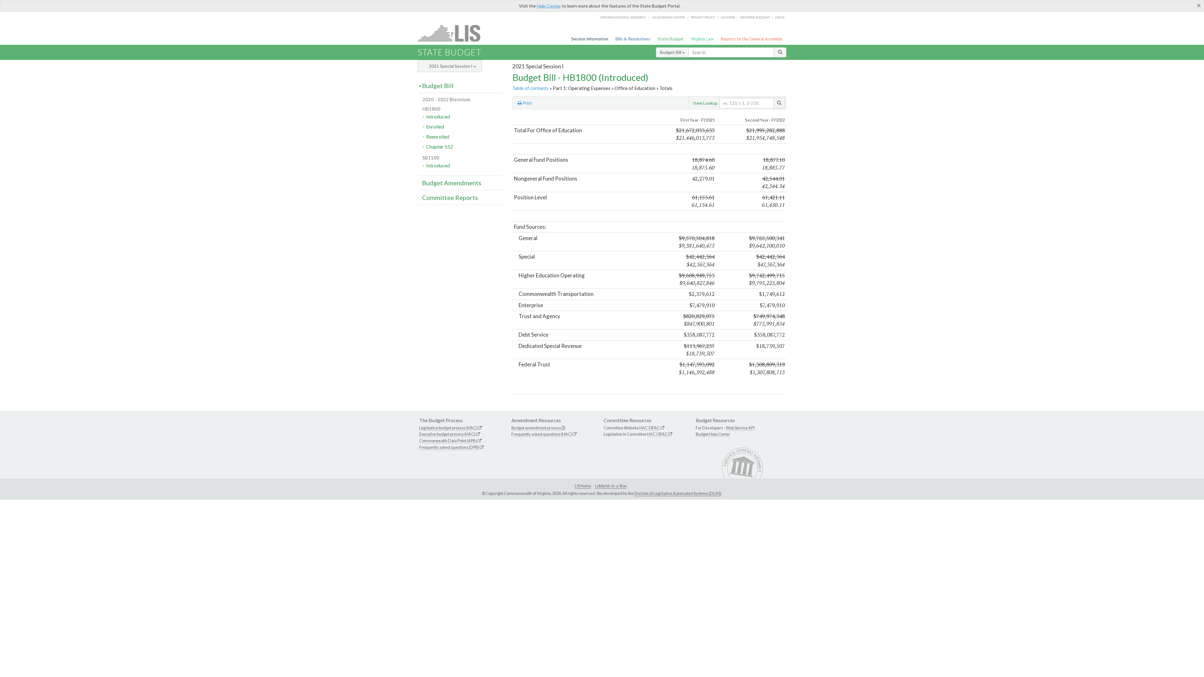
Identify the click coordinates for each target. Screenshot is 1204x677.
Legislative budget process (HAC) (448, 427)
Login (779, 17)
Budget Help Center (713, 434)
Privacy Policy (703, 17)
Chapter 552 (439, 147)
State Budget (671, 38)
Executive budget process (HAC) (447, 434)
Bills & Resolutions (632, 38)
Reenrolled (437, 136)
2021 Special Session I (451, 66)
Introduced (438, 116)
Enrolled (435, 126)
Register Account (755, 17)
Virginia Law (702, 38)
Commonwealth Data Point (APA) (448, 440)
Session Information (589, 38)
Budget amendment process (536, 427)
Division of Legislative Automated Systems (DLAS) (677, 493)
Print (527, 103)
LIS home (728, 17)
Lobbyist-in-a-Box (610, 485)
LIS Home (583, 485)
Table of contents (530, 88)
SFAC (655, 427)
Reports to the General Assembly (752, 38)
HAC (643, 427)
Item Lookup (705, 103)
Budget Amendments (451, 182)
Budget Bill (671, 52)
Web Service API (740, 427)
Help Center (549, 5)
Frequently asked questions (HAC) (541, 434)
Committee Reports (450, 197)
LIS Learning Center (668, 17)
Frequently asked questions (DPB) (449, 447)
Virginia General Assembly (623, 17)
